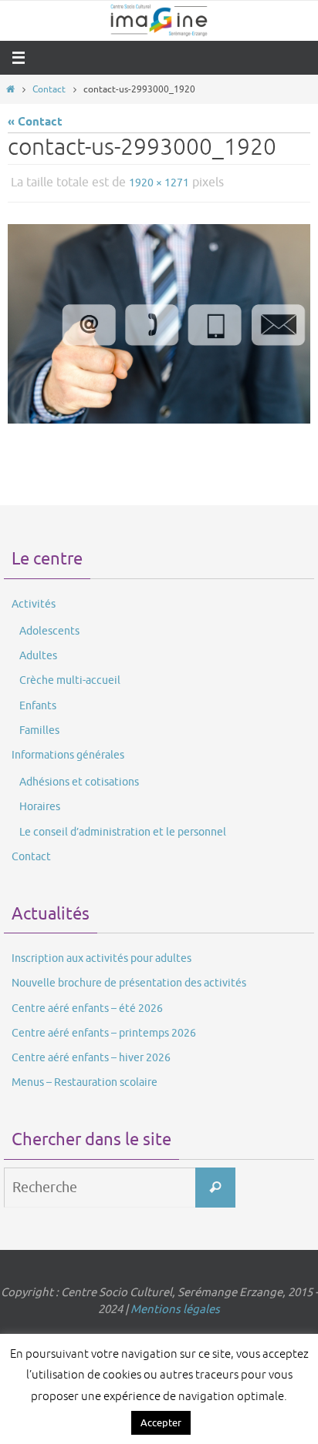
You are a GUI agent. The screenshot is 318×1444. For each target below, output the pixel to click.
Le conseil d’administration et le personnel (122, 828)
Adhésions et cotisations (79, 779)
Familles (39, 726)
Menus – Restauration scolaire (84, 1079)
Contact (49, 89)
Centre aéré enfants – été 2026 (87, 1004)
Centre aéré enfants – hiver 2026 (91, 1053)
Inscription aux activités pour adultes (101, 955)
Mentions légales (175, 1306)
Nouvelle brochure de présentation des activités (129, 980)
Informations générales (68, 751)
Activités (34, 600)
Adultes (38, 652)
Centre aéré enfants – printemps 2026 (104, 1029)
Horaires (39, 803)
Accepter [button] (160, 1422)
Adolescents (49, 627)
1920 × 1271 (159, 181)
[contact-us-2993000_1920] (159, 320)
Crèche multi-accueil (69, 677)
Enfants (37, 702)
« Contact (35, 122)
